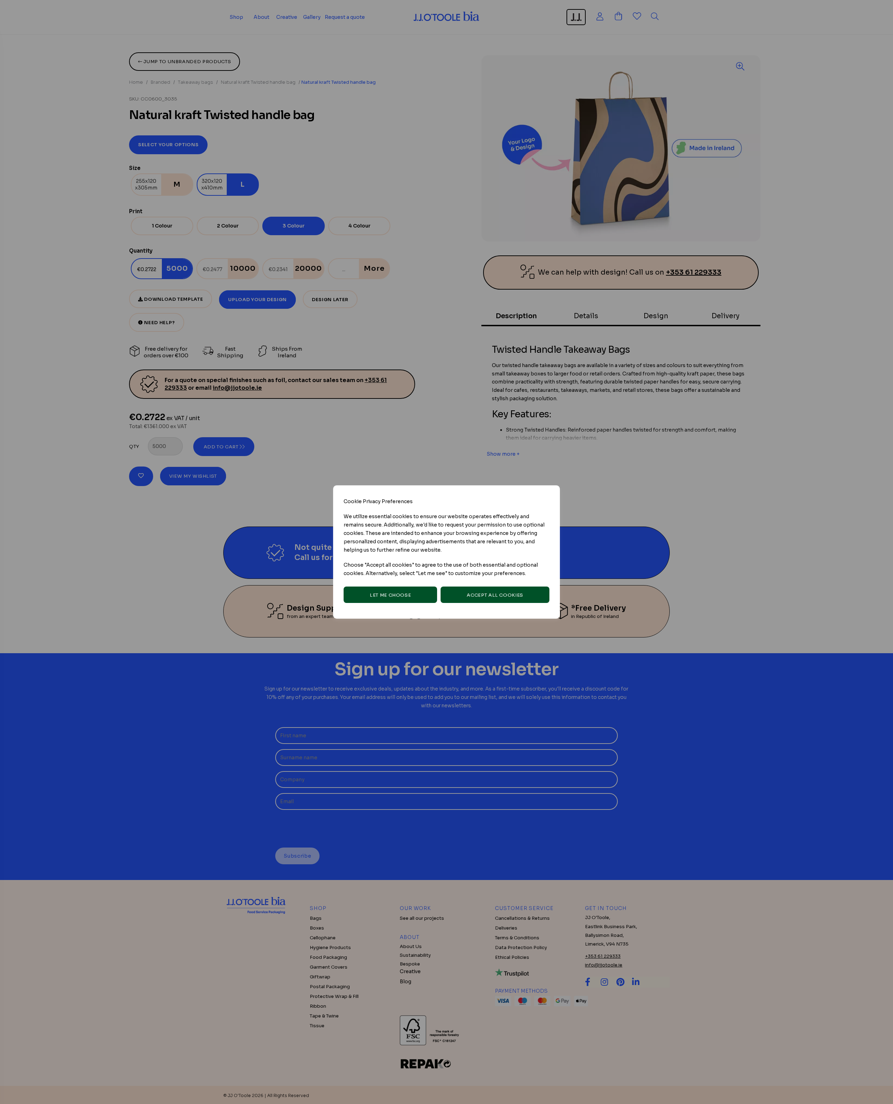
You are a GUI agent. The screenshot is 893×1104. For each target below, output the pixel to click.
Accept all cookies (495, 595)
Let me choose (390, 595)
